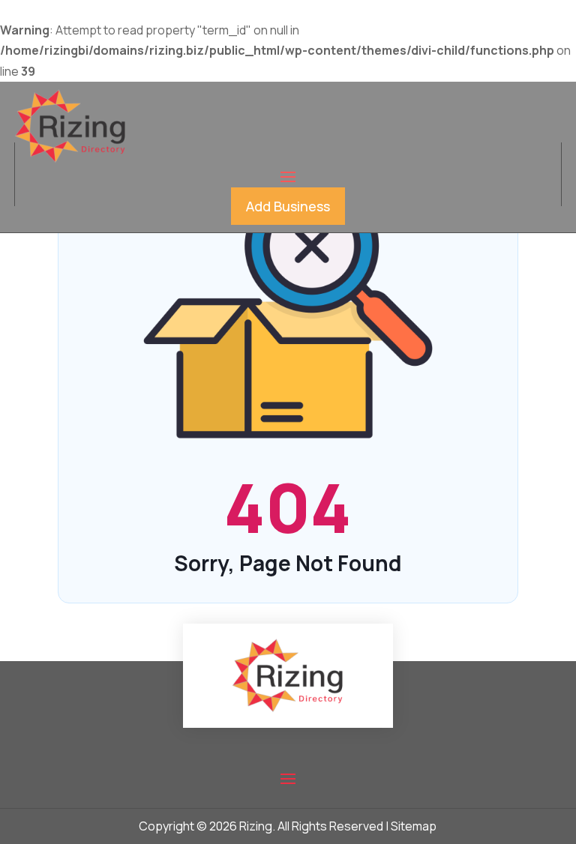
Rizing (255, 826)
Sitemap (413, 826)
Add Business (288, 206)
